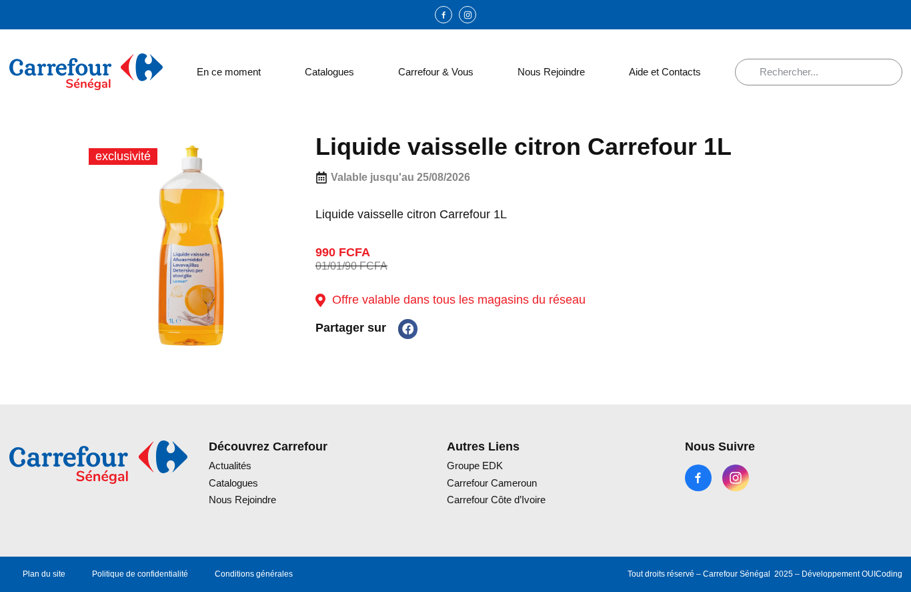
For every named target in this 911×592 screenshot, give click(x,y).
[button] (407, 328)
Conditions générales (254, 574)
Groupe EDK (475, 465)
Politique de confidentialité (140, 574)
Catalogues (329, 71)
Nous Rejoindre (551, 71)
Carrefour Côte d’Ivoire (496, 499)
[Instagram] (467, 14)
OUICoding (882, 574)
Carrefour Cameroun (492, 483)
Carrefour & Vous (436, 71)
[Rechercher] (752, 72)
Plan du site (44, 574)
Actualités (230, 465)
